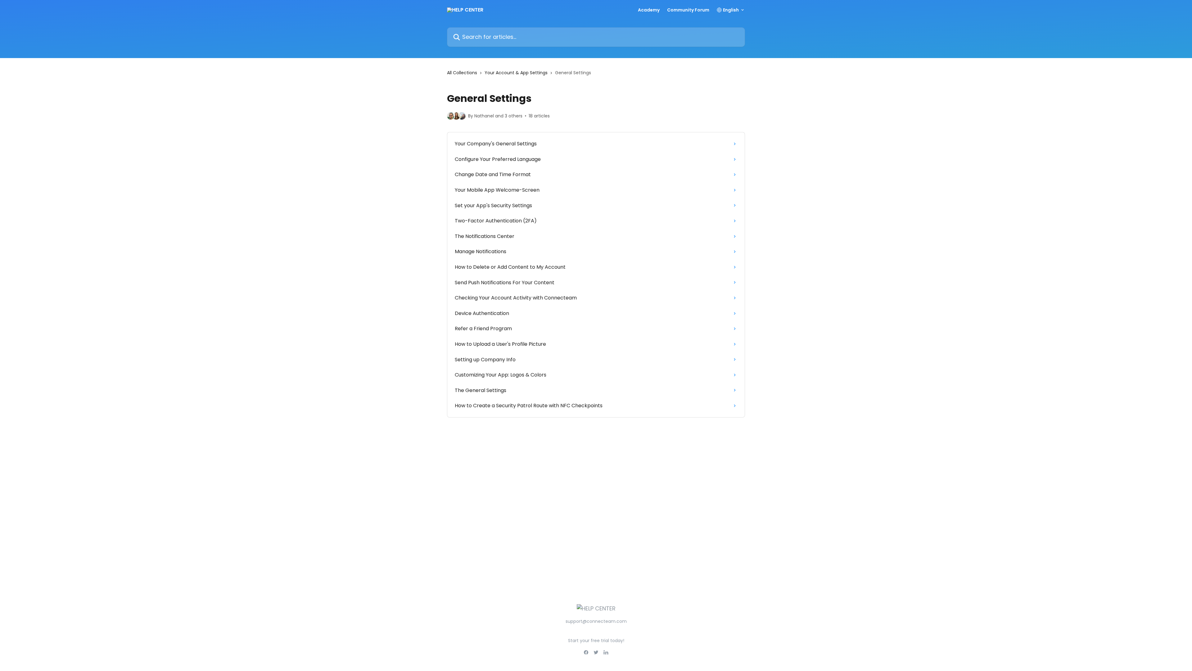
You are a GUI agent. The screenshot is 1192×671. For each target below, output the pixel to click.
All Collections (462, 73)
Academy (649, 10)
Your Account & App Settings (516, 73)
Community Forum (688, 10)
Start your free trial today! (596, 640)
